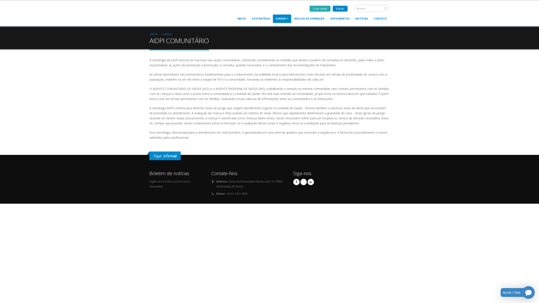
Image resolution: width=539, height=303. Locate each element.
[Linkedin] (311, 182)
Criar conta (320, 9)
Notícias (361, 18)
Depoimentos (340, 18)
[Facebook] (296, 182)
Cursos (281, 18)
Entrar (340, 9)
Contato (380, 18)
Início (241, 18)
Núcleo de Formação (309, 18)
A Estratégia (261, 18)
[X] (303, 182)
